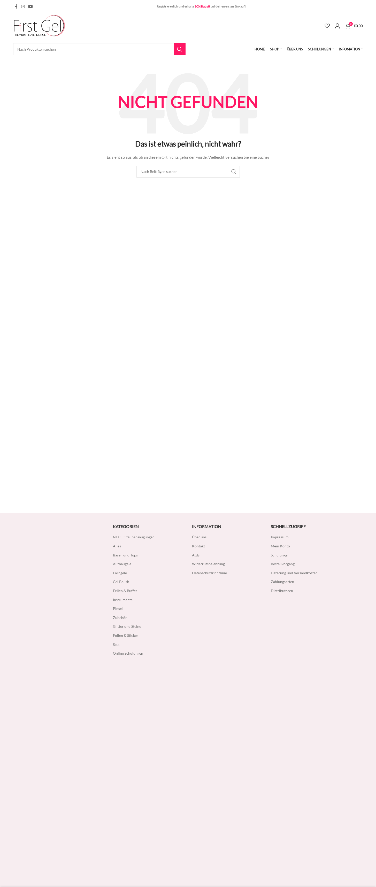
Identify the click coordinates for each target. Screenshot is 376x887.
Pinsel (118, 608)
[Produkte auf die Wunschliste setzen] (327, 26)
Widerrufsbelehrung (208, 564)
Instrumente (123, 600)
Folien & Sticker (125, 635)
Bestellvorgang (283, 564)
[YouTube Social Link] (31, 6)
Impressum (280, 537)
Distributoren (282, 590)
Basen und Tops (125, 555)
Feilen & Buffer (125, 590)
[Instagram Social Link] (22, 6)
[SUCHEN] (180, 49)
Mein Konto (280, 546)
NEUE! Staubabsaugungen (134, 537)
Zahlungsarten (282, 581)
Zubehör (120, 617)
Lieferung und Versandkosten (294, 573)
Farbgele (120, 573)
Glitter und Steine (127, 626)
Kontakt (198, 546)
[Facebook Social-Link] (16, 6)
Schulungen (280, 555)
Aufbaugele (122, 564)
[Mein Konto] (337, 26)
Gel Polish (121, 581)
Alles (117, 546)
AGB (195, 555)
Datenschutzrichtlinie (209, 573)
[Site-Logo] (39, 25)
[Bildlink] (57, 714)
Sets (116, 644)
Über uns (199, 537)
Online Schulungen (128, 653)
